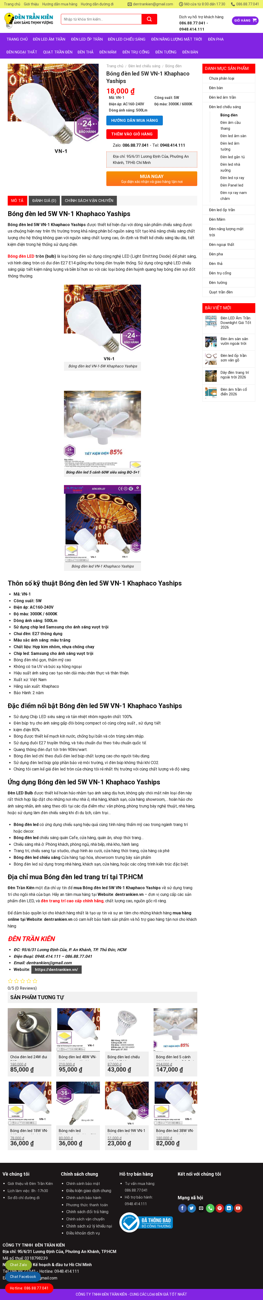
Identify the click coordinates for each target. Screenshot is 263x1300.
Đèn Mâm (107, 52)
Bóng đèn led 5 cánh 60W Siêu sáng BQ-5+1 (175, 1059)
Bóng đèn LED (21, 256)
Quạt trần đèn (57, 52)
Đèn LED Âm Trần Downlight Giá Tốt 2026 (236, 323)
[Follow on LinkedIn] (229, 1208)
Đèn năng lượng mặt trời (226, 232)
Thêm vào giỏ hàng (132, 134)
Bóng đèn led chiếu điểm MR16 (124, 1059)
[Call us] (210, 1208)
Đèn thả (85, 52)
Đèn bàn (190, 52)
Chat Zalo (18, 1265)
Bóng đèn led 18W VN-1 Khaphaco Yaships (29, 1133)
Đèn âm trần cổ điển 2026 (234, 391)
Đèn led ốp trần (222, 210)
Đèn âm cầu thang (230, 125)
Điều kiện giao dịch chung (88, 1190)
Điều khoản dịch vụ (83, 1233)
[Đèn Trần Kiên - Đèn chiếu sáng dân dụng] (28, 20)
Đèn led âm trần (49, 39)
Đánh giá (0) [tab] (44, 200)
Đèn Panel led (231, 185)
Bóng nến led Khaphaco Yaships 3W (77, 1133)
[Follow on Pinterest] (219, 1208)
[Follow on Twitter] (191, 1208)
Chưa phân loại (221, 78)
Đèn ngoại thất (21, 52)
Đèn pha (216, 254)
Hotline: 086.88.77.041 (29, 1288)
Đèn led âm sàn (233, 136)
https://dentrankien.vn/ (56, 969)
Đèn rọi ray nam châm (233, 196)
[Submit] (149, 19)
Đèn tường (165, 52)
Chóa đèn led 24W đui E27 (28, 1059)
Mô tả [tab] (17, 200)
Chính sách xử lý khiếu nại (89, 1226)
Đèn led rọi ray (232, 178)
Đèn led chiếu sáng (225, 107)
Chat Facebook (23, 1277)
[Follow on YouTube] (238, 1208)
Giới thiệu (31, 4)
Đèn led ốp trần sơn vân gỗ (234, 358)
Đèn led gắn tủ (232, 157)
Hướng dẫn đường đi (97, 4)
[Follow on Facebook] (182, 1208)
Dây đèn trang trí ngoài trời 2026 (235, 374)
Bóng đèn (229, 115)
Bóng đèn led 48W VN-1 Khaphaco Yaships (78, 1059)
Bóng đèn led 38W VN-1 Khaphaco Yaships (175, 1133)
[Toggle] (250, 97)
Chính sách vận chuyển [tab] (89, 200)
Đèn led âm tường (229, 146)
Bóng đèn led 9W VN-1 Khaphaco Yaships (126, 1133)
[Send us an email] (201, 1208)
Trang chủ (12, 4)
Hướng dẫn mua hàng (59, 4)
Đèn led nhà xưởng (230, 167)
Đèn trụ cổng (136, 52)
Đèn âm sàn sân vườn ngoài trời (234, 341)
